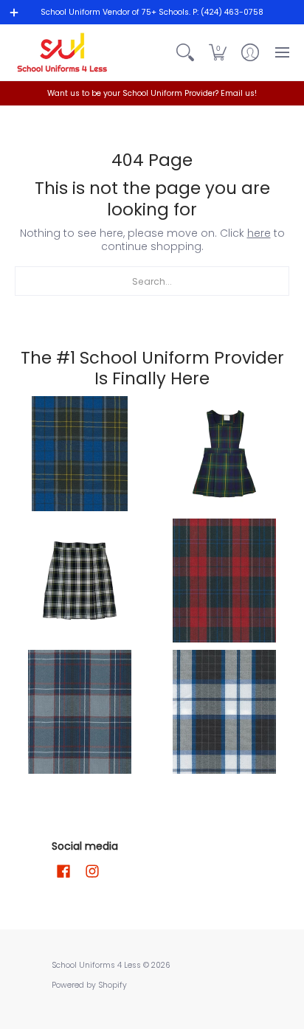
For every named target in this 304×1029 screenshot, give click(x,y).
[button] (217, 52)
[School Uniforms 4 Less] (63, 52)
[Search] (185, 52)
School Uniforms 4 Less (97, 965)
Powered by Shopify (89, 985)
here (259, 233)
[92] (80, 453)
